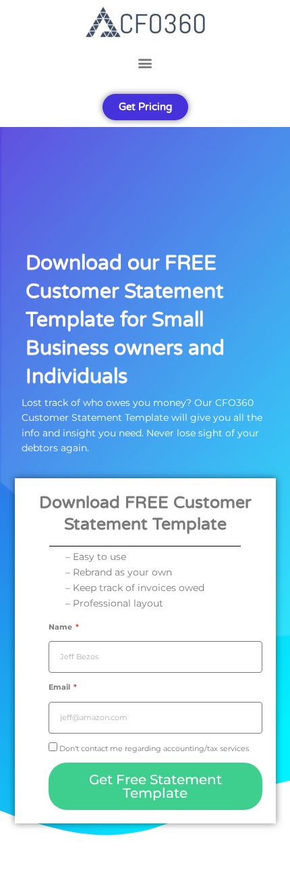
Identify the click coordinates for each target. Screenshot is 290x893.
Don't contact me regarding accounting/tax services (154, 748)
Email (60, 687)
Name (61, 627)
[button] (145, 62)
